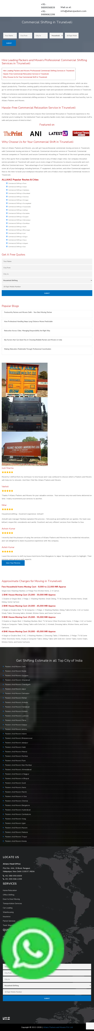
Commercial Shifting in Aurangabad (19, 203)
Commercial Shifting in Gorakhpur (19, 223)
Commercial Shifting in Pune (17, 183)
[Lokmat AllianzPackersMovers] (81, 133)
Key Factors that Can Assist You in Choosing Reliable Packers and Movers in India (33, 340)
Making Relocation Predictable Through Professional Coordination (27, 349)
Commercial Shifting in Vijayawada (19, 207)
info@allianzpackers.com (73, 11)
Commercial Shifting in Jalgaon (18, 243)
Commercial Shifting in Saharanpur (19, 220)
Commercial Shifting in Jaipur (17, 187)
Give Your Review (13, 563)
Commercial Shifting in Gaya (17, 240)
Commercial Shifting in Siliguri (18, 237)
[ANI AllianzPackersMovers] (35, 133)
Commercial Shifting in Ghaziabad (19, 193)
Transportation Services (12, 903)
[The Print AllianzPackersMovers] (13, 133)
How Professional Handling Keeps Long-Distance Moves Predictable (28, 321)
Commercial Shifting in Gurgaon (18, 217)
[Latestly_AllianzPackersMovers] (58, 133)
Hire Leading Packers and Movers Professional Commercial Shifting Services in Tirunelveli (38, 71)
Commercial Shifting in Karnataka (19, 213)
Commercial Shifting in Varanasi (18, 197)
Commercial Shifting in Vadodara (18, 190)
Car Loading (7, 908)
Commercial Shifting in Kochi (17, 227)
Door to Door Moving (11, 899)
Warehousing (8, 912)
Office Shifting (8, 895)
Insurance (6, 916)
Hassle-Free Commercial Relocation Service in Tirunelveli (26, 74)
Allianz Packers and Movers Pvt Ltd (58, 1027)
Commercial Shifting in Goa (17, 247)
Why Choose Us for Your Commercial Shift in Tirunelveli (25, 77)
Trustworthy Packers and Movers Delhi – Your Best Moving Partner (28, 312)
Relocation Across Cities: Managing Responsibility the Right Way (27, 331)
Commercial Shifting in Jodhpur (18, 210)
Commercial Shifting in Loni (17, 233)
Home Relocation (10, 890)
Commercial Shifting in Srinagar (18, 200)
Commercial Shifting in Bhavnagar (19, 230)
